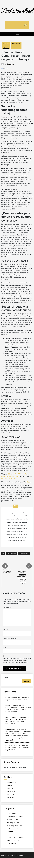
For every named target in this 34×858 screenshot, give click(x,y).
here (28, 482)
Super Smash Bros (24, 553)
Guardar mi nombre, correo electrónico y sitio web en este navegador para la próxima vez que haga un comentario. (17, 660)
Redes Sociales (11, 553)
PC (3, 553)
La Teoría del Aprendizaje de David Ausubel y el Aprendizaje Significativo (17, 748)
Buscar (6, 677)
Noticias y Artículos (6, 46)
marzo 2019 (11, 797)
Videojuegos (16, 43)
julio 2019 (10, 785)
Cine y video (11, 813)
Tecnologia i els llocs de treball (7, 572)
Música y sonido (13, 823)
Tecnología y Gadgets (15, 840)
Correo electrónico (10, 638)
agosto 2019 (11, 782)
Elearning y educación (15, 816)
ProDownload (17, 10)
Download (10, 64)
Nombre (6, 629)
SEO (8, 834)
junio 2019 (11, 788)
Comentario (7, 607)
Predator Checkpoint (8, 478)
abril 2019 (10, 794)
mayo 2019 (11, 791)
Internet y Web (12, 820)
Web (4, 647)
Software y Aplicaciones (16, 837)
